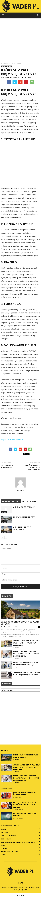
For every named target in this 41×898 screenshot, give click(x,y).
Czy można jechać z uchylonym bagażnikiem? (31, 467)
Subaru (9, 66)
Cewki (3, 845)
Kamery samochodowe (9, 851)
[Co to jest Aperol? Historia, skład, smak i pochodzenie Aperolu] (6, 805)
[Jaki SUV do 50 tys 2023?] (6, 509)
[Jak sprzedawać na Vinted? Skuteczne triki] (6, 795)
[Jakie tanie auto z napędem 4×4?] (6, 529)
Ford (3, 855)
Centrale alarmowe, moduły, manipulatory (18, 842)
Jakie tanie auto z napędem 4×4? (22, 528)
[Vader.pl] (20, 6)
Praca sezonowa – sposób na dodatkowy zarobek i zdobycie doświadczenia (26, 654)
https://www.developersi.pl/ (12, 439)
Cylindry (4, 833)
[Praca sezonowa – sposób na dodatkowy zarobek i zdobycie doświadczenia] (6, 654)
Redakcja (8, 77)
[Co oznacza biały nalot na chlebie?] (6, 816)
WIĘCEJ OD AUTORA (29, 501)
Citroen (4, 848)
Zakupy (4, 829)
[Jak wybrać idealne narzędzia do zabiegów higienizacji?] (6, 665)
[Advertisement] (20, 39)
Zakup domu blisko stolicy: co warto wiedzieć (20, 623)
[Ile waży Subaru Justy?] (6, 519)
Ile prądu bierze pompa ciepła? (8, 466)
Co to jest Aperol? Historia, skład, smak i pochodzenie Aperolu (24, 805)
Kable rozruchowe (8, 836)
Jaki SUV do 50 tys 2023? (24, 507)
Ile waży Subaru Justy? (24, 517)
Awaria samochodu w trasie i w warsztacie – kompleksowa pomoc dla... (26, 643)
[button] (38, 15)
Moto (3, 66)
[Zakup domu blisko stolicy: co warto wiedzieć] (20, 610)
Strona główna (5, 63)
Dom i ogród (6, 618)
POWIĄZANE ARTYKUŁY (10, 501)
